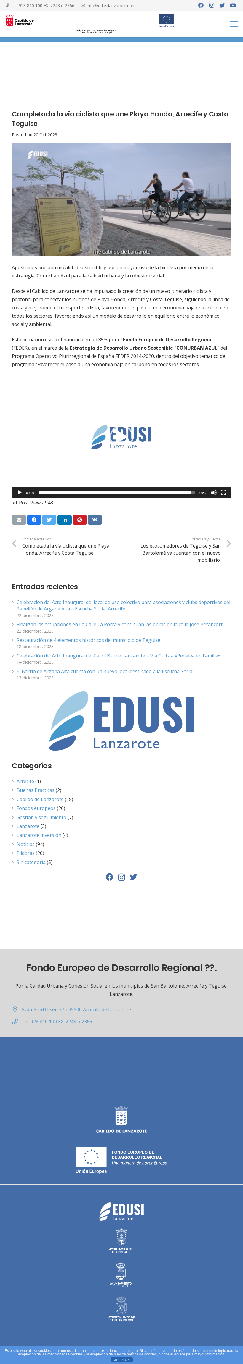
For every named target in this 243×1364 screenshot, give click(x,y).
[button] (121, 437)
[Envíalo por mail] (19, 520)
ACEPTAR (121, 1360)
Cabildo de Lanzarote (40, 799)
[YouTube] (233, 5)
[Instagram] (211, 5)
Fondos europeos (36, 808)
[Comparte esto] (34, 520)
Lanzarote (28, 826)
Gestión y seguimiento (41, 817)
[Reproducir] (20, 493)
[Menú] (234, 24)
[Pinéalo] (80, 520)
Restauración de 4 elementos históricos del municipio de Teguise (88, 640)
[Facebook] (201, 5)
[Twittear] (49, 520)
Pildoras (26, 853)
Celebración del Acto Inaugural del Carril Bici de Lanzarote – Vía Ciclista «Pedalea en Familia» (118, 655)
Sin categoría (31, 862)
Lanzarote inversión (39, 835)
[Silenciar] (214, 493)
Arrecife (25, 781)
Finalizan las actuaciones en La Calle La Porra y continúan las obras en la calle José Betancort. (120, 624)
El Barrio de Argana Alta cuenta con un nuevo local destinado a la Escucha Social (105, 671)
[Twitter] (222, 5)
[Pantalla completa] (223, 493)
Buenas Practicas (36, 790)
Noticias (26, 844)
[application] (121, 437)
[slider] (117, 492)
